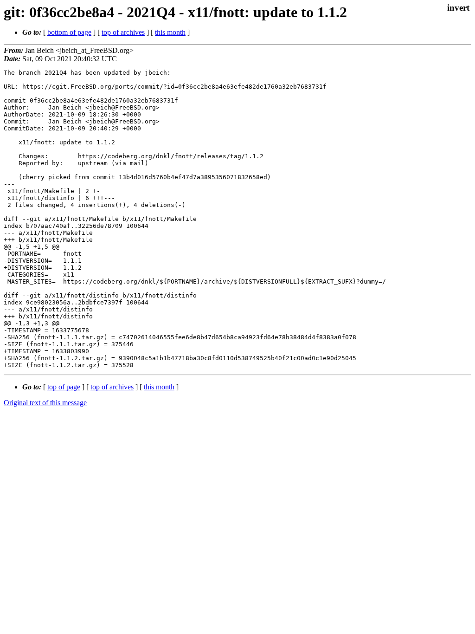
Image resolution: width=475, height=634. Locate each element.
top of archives (123, 32)
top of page (63, 387)
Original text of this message (45, 403)
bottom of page (69, 32)
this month (170, 32)
